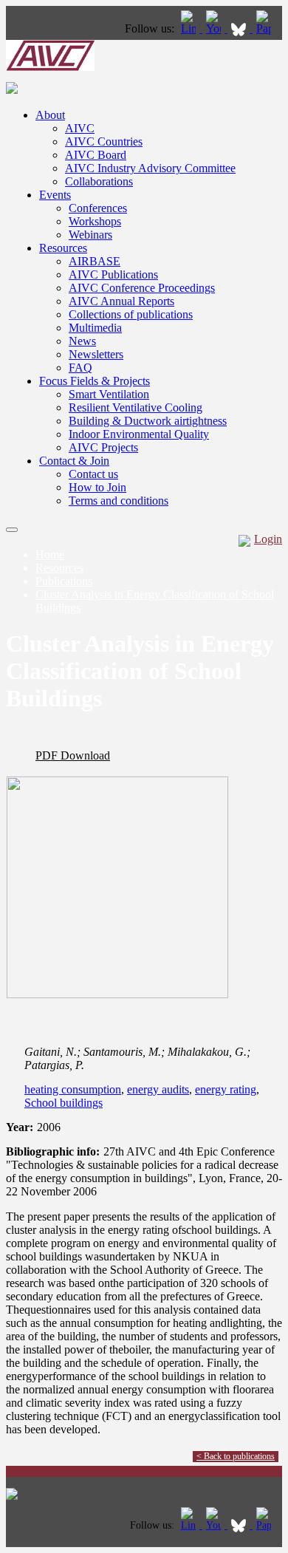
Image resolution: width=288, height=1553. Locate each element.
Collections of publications (131, 314)
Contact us (93, 474)
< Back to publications (235, 1456)
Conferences (98, 208)
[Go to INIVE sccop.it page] (267, 28)
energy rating (225, 1089)
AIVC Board (95, 155)
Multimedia (95, 327)
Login (268, 539)
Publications (63, 581)
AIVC (80, 128)
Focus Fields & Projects (94, 381)
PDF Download (72, 755)
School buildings (63, 1102)
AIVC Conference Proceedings (142, 287)
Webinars (90, 234)
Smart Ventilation (109, 394)
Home (49, 554)
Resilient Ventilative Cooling (135, 407)
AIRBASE (94, 261)
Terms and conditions (118, 500)
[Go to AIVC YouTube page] (214, 28)
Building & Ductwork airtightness (148, 420)
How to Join (97, 487)
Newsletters (96, 354)
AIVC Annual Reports (121, 301)
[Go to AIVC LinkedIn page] (189, 28)
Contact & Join (74, 460)
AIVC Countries (104, 141)
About (50, 115)
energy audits (158, 1089)
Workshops (95, 221)
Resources (63, 248)
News (82, 341)
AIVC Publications (113, 274)
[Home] (50, 67)
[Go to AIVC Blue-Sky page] (240, 28)
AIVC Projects (103, 447)
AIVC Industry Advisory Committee (150, 168)
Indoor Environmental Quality (139, 434)
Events (55, 194)
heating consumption (72, 1089)
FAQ (80, 367)
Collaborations (99, 181)
